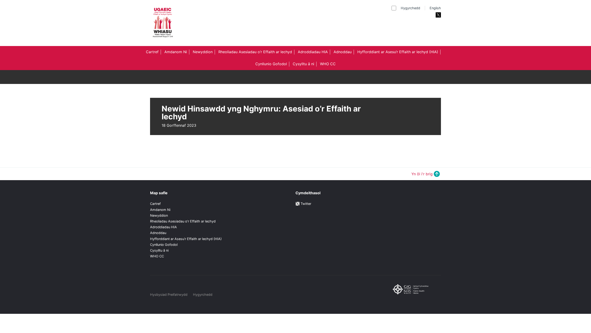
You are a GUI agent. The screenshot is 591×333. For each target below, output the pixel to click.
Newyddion (203, 51)
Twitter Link (438, 15)
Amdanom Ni (175, 51)
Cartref (152, 51)
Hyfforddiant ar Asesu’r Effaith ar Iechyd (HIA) (397, 51)
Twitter (306, 204)
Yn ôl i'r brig (422, 174)
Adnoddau (343, 51)
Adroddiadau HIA (313, 51)
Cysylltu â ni (303, 64)
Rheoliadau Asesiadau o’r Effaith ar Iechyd (255, 51)
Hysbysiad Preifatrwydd (168, 294)
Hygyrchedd (410, 8)
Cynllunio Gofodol (271, 64)
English (435, 8)
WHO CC (328, 64)
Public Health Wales (414, 295)
